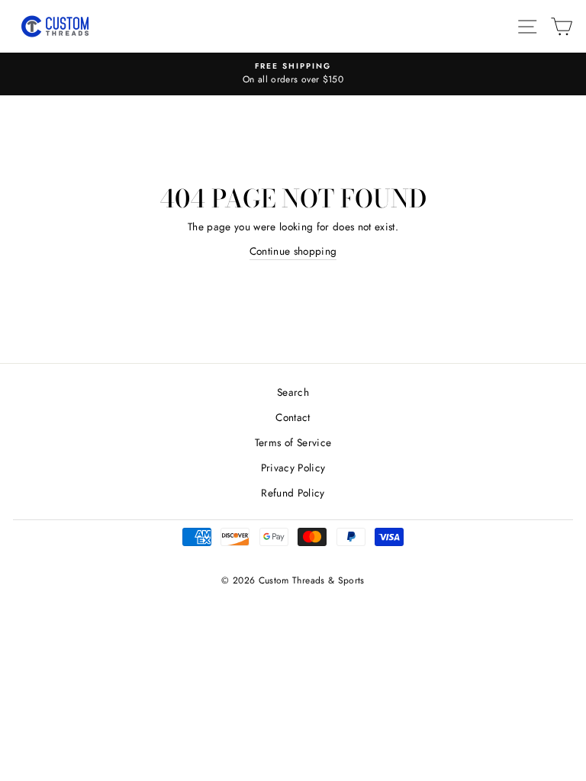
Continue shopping (293, 251)
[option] (293, 74)
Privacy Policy (293, 467)
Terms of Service (293, 442)
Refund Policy (292, 492)
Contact (292, 417)
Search (293, 392)
